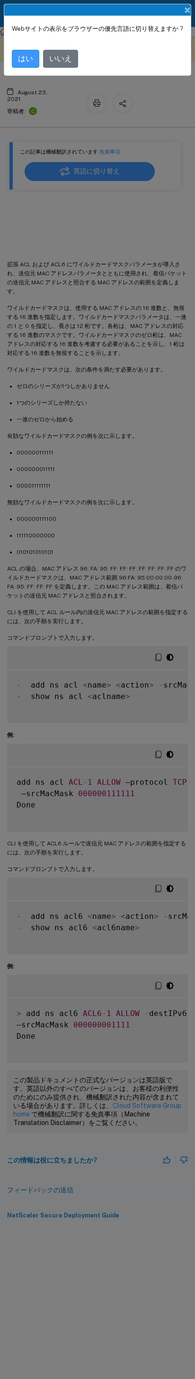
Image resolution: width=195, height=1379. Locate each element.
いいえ (60, 58)
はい (25, 58)
